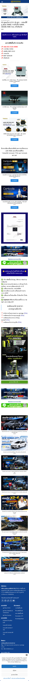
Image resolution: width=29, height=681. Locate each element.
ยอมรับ (14, 666)
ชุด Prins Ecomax (7, 615)
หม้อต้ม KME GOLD (9, 51)
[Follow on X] (11, 600)
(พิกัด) (26, 313)
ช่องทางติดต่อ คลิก (5, 652)
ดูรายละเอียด (14, 674)
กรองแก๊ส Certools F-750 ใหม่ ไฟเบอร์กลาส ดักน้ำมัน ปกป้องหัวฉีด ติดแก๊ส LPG (14, 175)
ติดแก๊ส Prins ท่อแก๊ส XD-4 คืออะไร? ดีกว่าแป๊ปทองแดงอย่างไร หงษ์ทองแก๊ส (14, 512)
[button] (26, 655)
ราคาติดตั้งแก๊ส (18, 608)
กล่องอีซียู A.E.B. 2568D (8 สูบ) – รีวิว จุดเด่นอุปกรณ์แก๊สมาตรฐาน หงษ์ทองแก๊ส (14, 80)
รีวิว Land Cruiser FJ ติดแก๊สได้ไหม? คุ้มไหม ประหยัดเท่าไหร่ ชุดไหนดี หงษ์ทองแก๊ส (14, 532)
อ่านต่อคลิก (14, 85)
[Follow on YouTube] (13, 600)
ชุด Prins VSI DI (6, 608)
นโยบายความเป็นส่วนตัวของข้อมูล (18, 678)
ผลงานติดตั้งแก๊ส (19, 613)
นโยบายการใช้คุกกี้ (7, 678)
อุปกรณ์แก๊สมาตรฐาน (5, 20)
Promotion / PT (19, 616)
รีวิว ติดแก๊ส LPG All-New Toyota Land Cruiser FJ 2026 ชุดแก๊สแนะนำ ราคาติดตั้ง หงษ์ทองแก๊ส (14, 553)
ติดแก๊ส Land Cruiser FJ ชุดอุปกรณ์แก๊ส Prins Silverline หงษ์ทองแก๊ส (14, 472)
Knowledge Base (19, 618)
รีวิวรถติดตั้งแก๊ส (19, 610)
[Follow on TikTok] (8, 600)
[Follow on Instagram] (5, 600)
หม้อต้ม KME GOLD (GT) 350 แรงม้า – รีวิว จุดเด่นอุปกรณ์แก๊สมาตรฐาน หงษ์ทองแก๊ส (14, 134)
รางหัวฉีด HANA (8, 49)
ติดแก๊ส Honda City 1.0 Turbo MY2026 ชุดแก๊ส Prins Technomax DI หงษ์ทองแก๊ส (14, 432)
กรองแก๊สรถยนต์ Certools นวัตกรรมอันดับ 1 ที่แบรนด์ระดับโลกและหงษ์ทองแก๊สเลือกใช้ (14, 202)
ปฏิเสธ (14, 670)
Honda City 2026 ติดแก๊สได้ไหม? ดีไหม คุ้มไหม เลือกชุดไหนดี (14, 452)
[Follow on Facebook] (2, 600)
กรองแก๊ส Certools (7, 625)
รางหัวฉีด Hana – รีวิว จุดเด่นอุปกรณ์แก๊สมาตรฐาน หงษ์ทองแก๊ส (14, 107)
